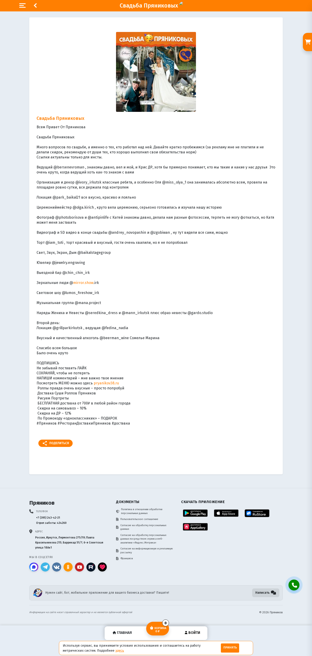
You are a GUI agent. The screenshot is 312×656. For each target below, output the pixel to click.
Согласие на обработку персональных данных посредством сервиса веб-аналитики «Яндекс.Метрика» (143, 539)
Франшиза (126, 558)
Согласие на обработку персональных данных (143, 527)
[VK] (56, 567)
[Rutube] (90, 567)
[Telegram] (45, 567)
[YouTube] (79, 567)
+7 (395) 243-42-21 (48, 517)
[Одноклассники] (68, 567)
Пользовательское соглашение (139, 519)
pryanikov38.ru (106, 383)
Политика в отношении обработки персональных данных (141, 511)
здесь (119, 650)
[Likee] (102, 567)
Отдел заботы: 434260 (51, 523)
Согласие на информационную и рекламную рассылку (146, 550)
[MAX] (33, 567)
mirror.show (83, 283)
